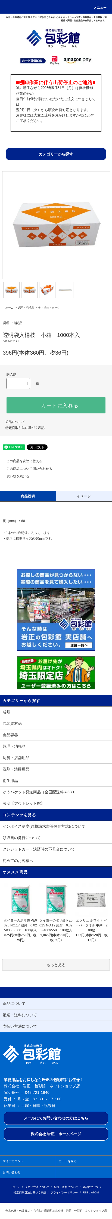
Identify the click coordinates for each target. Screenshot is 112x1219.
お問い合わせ (12, 1172)
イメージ (84, 496)
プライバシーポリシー (64, 1192)
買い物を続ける (18, 476)
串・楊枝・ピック (49, 307)
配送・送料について (66, 1187)
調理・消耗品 (26, 307)
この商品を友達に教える (24, 461)
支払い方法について (37, 1187)
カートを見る (68, 1161)
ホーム (9, 307)
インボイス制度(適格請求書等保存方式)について (44, 826)
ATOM (95, 1192)
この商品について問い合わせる (29, 469)
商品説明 (28, 496)
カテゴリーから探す (56, 154)
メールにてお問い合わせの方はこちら (56, 1118)
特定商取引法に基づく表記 (25, 428)
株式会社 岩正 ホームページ (56, 1134)
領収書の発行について (22, 838)
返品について (15, 422)
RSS (86, 1192)
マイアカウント (13, 1161)
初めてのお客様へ (18, 860)
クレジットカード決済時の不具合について (39, 849)
